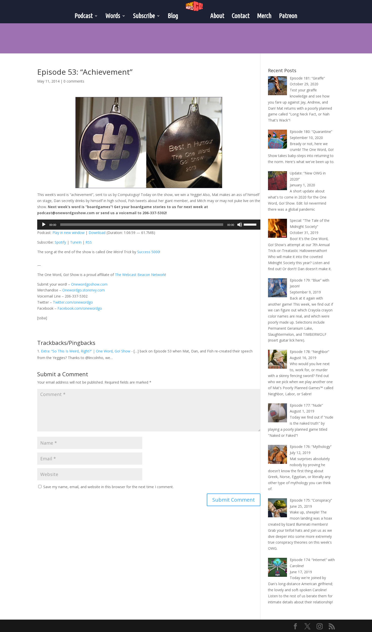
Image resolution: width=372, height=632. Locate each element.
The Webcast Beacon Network (140, 274)
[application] (148, 225)
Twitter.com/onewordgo (73, 302)
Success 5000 (148, 251)
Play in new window (68, 232)
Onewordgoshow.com (89, 284)
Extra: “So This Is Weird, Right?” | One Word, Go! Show (85, 351)
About (217, 15)
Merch (264, 15)
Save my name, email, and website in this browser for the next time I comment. (108, 486)
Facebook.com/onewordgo (79, 308)
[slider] (251, 224)
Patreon (288, 15)
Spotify (60, 242)
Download (97, 232)
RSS (89, 242)
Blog (173, 15)
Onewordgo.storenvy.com (83, 290)
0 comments (74, 81)
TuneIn (75, 242)
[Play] (43, 224)
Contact (241, 15)
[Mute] (239, 224)
